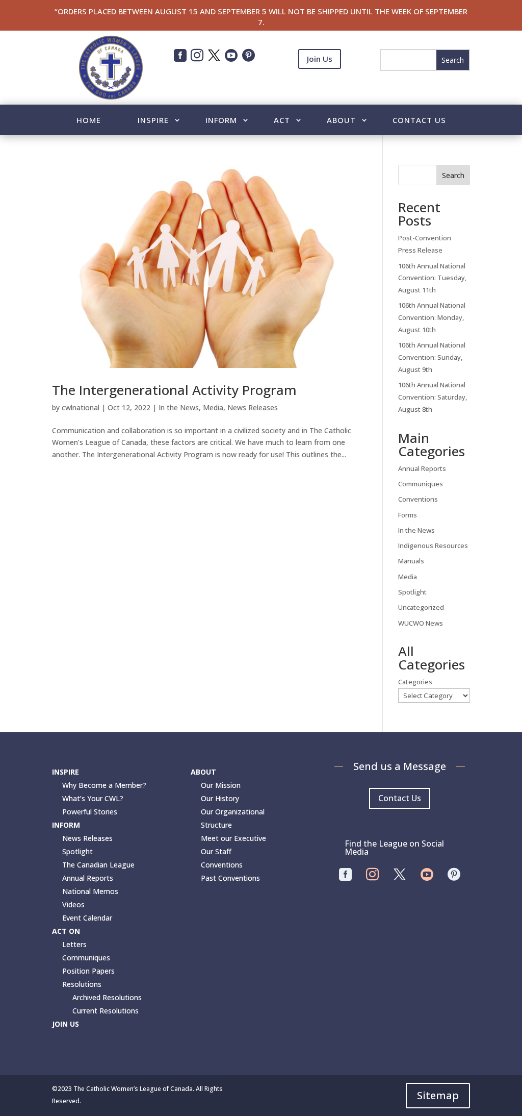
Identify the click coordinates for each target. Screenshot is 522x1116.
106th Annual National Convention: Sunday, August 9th (431, 357)
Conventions (418, 499)
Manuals (411, 560)
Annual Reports (422, 468)
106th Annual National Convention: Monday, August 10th (431, 317)
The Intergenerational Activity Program (174, 390)
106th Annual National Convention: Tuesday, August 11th (432, 278)
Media (213, 407)
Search (453, 175)
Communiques (420, 483)
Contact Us (419, 120)
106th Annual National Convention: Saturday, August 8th (432, 397)
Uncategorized (421, 607)
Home (88, 120)
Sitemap (438, 1095)
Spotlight (412, 592)
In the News (179, 407)
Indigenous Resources (433, 545)
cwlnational (80, 407)
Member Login (320, 83)
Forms (407, 514)
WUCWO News (420, 623)
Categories (415, 681)
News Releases (252, 407)
